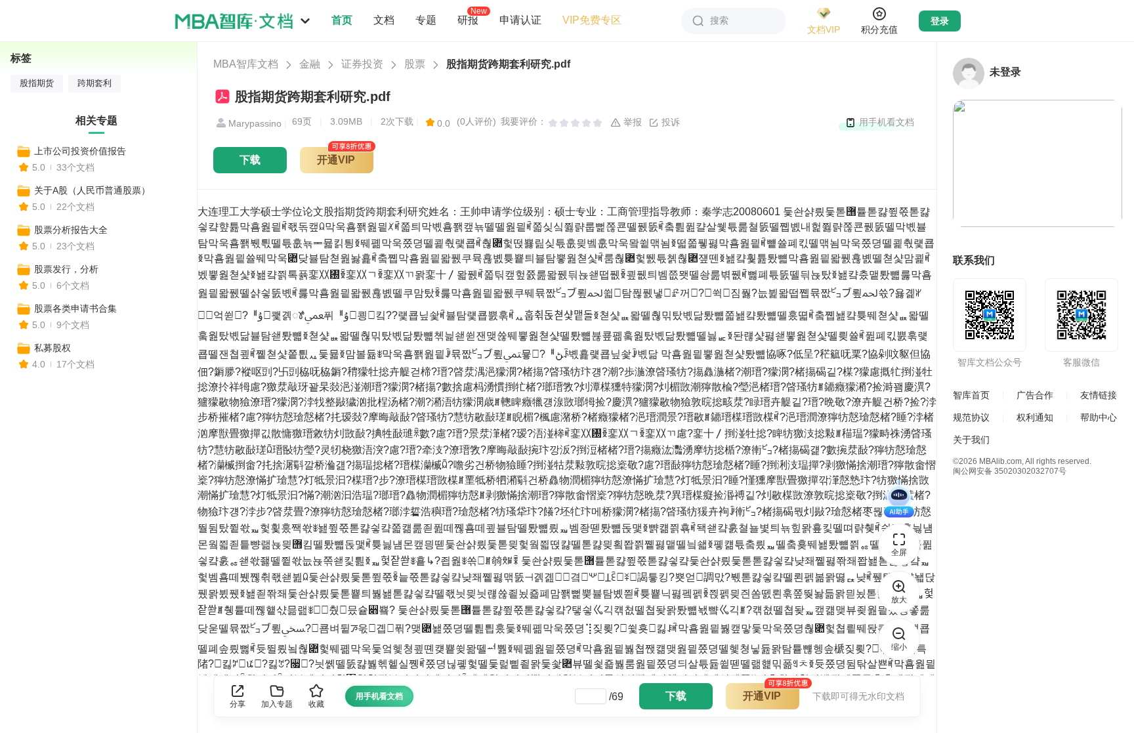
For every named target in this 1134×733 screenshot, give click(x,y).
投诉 (669, 122)
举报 (631, 122)
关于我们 (971, 439)
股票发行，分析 (66, 269)
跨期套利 (94, 83)
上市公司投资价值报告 (80, 151)
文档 (383, 20)
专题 (425, 20)
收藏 (316, 704)
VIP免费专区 (591, 20)
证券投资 (362, 64)
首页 (341, 20)
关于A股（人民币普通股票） (92, 190)
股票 (414, 64)
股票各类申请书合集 (75, 308)
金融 (309, 64)
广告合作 (1035, 395)
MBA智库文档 (245, 64)
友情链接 (1098, 395)
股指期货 (37, 83)
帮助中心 (1098, 417)
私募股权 (52, 348)
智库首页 (971, 395)
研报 (467, 20)
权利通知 (1035, 417)
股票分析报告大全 (71, 229)
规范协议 (971, 417)
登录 (940, 21)
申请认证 (520, 20)
